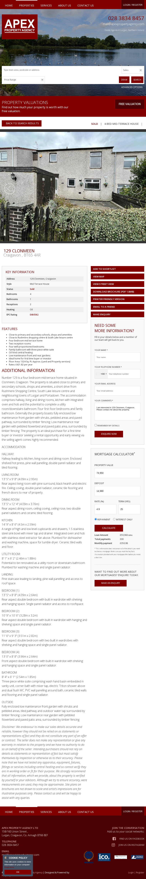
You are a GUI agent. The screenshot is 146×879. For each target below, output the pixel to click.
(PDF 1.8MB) (113, 291)
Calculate (109, 528)
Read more (9, 867)
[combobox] (101, 374)
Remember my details (108, 425)
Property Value (104, 465)
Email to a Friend (104, 306)
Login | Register (136, 872)
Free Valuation (130, 104)
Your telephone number (108, 367)
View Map (98, 276)
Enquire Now (109, 434)
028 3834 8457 (126, 18)
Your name (101, 350)
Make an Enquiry (110, 583)
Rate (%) (99, 501)
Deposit (99, 483)
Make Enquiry (101, 314)
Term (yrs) (124, 501)
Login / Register (132, 4)
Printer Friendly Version (108, 299)
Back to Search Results (22, 123)
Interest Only (124, 519)
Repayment (103, 519)
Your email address (105, 383)
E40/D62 (34, 314)
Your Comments (104, 400)
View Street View (103, 284)
